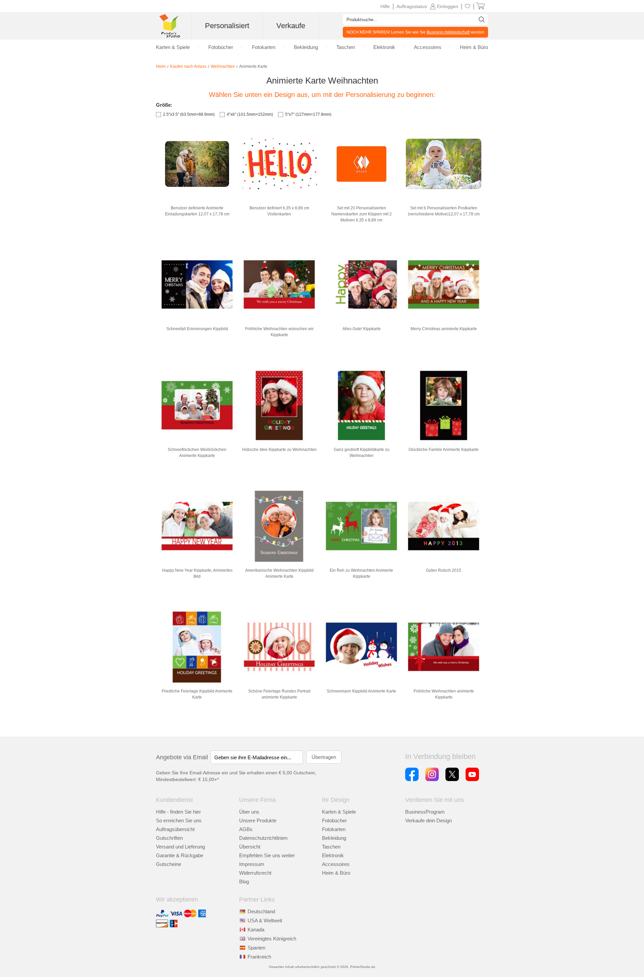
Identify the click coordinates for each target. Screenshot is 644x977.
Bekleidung (334, 838)
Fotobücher (334, 820)
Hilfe (385, 6)
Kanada (256, 929)
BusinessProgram (425, 812)
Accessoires (336, 864)
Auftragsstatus (411, 6)
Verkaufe (290, 25)
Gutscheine (168, 864)
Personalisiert (227, 25)
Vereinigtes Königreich (272, 938)
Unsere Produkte (257, 820)
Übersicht (249, 847)
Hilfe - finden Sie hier (178, 812)
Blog (244, 881)
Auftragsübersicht (175, 829)
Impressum (251, 864)
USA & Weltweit (265, 920)
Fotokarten (333, 829)
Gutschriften (169, 838)
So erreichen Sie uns (179, 820)
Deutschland (261, 911)
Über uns (249, 812)
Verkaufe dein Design (428, 820)
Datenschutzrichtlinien (263, 838)
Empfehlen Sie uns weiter (267, 855)
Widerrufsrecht (255, 873)
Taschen (331, 847)
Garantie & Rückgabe (179, 855)
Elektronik (333, 855)
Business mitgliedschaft (448, 32)
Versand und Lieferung (180, 847)
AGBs (246, 829)
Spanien (256, 947)
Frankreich (259, 957)
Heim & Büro (336, 873)
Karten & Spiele (339, 812)
